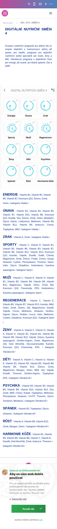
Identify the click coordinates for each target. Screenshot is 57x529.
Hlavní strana (8, 23)
